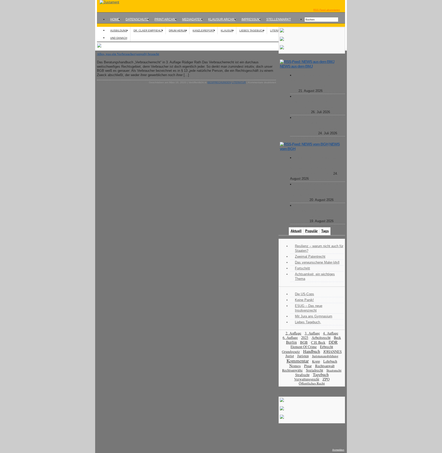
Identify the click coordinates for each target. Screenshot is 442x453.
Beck (337, 337)
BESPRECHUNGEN (219, 82)
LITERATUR (277, 30)
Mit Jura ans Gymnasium (313, 316)
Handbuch (311, 351)
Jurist (289, 355)
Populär (311, 231)
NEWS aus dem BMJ (296, 66)
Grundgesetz (291, 351)
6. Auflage (290, 337)
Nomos (295, 365)
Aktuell (296, 231)
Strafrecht (302, 374)
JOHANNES (332, 351)
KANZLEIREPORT (203, 30)
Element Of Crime (304, 346)
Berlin (291, 342)
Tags (325, 231)
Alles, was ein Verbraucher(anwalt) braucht (128, 53)
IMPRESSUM (250, 19)
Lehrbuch (330, 361)
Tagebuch (321, 374)
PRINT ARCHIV (165, 19)
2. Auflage (293, 333)
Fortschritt (302, 268)
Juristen (303, 355)
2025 (304, 337)
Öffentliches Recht (312, 383)
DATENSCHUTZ (137, 19)
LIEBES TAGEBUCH (251, 30)
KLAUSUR (227, 30)
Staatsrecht (333, 370)
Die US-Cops (304, 294)
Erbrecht (326, 346)
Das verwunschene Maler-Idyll (317, 262)
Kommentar (297, 360)
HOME (114, 19)
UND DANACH (118, 38)
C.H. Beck (318, 342)
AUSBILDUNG (118, 30)
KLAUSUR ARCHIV (221, 19)
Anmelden (338, 449)
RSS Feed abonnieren (326, 9)
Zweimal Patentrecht (310, 256)
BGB (304, 342)
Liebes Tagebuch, (308, 322)
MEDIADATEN (192, 19)
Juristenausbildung (325, 356)
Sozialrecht (314, 370)
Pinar (308, 365)
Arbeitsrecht (321, 337)
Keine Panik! (304, 300)
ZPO (326, 379)
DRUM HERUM (177, 30)
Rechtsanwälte (292, 370)
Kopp (316, 361)
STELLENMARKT (278, 19)
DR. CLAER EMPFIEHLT (148, 30)
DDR (333, 342)
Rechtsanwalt (325, 365)
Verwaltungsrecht (306, 379)
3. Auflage (312, 333)
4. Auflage (330, 333)
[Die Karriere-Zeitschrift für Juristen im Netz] (108, 2)
